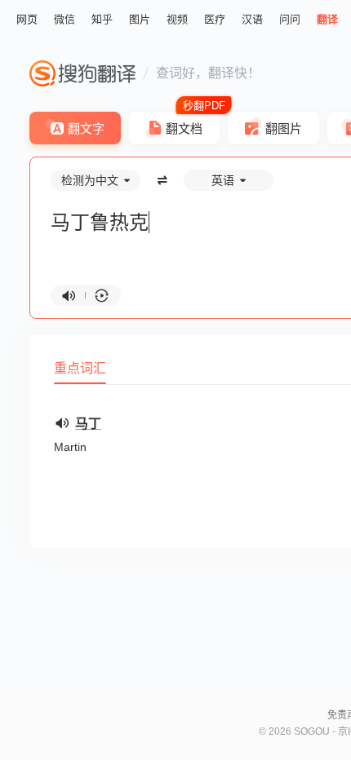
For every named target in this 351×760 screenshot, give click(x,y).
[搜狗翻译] (82, 73)
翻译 (327, 19)
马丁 (88, 424)
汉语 (252, 19)
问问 (289, 19)
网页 (27, 19)
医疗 (214, 19)
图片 (139, 19)
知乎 (102, 19)
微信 (64, 19)
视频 (177, 19)
